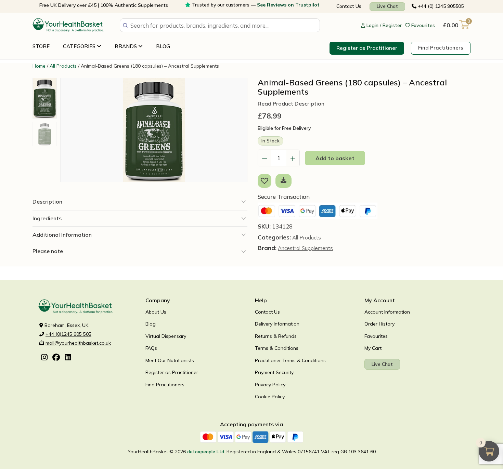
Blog (163, 46)
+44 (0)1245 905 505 (68, 334)
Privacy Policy (270, 385)
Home (39, 66)
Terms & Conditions (276, 348)
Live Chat (387, 6)
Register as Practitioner (366, 48)
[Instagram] (44, 358)
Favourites (376, 336)
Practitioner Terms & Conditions (290, 360)
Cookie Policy (270, 397)
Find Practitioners (440, 47)
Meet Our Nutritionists (169, 360)
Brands (126, 46)
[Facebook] (56, 358)
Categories (80, 46)
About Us (155, 312)
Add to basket (334, 158)
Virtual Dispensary (165, 336)
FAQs (151, 348)
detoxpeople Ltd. (206, 452)
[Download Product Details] (283, 179)
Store (41, 46)
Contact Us (348, 6)
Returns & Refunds (276, 336)
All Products (63, 66)
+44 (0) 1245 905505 (440, 6)
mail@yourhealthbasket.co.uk (78, 343)
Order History (379, 324)
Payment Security (274, 372)
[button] (266, 180)
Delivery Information (277, 324)
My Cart (373, 348)
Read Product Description (291, 103)
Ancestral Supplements (305, 248)
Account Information (387, 312)
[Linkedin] (68, 358)
